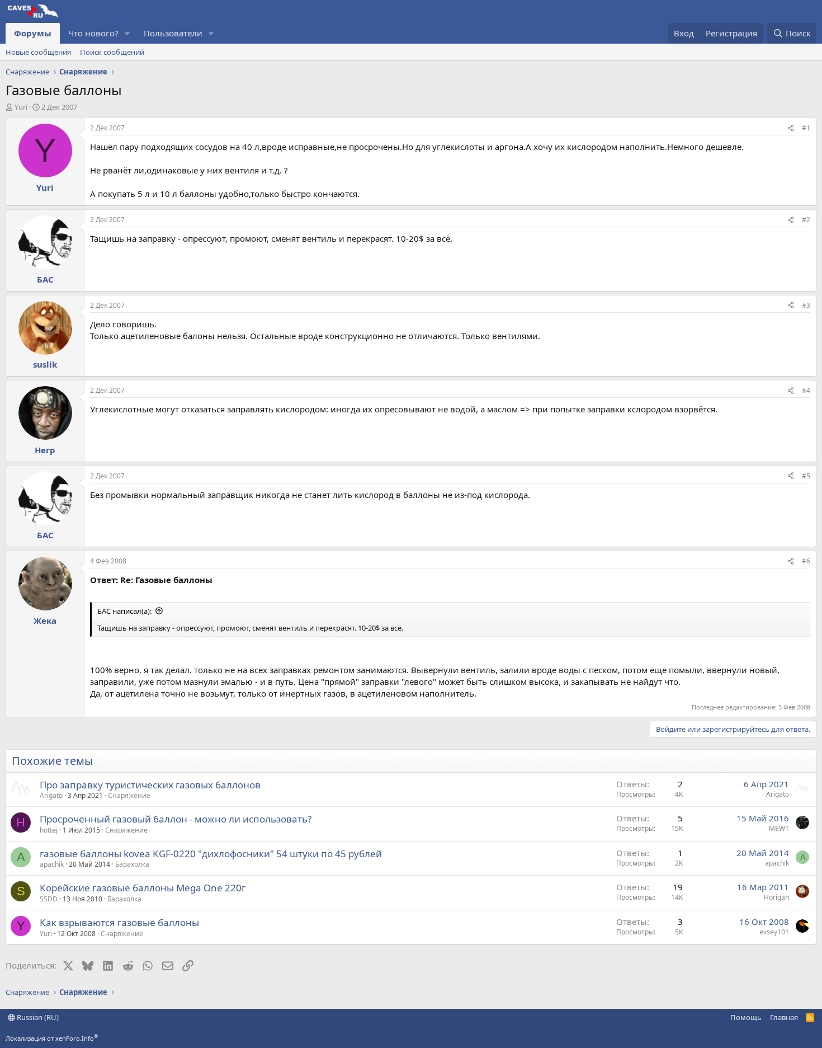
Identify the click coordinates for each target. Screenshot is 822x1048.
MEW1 (779, 828)
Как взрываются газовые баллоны (119, 922)
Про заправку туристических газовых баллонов (150, 784)
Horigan (776, 897)
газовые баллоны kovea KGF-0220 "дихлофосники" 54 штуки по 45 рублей (211, 853)
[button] (127, 33)
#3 (806, 305)
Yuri (21, 107)
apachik (52, 864)
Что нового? (93, 33)
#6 (806, 561)
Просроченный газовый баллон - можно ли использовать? (175, 818)
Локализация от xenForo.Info (52, 1038)
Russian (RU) (37, 1017)
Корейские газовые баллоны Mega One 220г (142, 887)
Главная (784, 1017)
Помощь (746, 1017)
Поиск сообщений (112, 52)
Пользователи (173, 33)
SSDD (49, 899)
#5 (806, 476)
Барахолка (132, 864)
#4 (806, 390)
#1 (806, 128)
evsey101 (774, 932)
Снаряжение (129, 795)
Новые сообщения (38, 52)
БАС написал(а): (124, 611)
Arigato (51, 795)
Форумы (32, 33)
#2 (806, 219)
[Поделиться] (790, 128)
